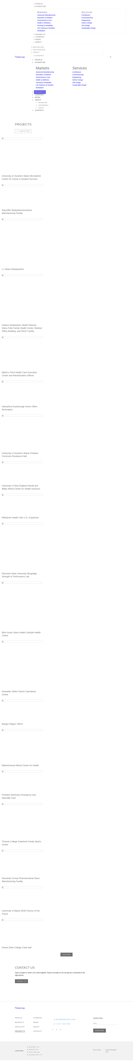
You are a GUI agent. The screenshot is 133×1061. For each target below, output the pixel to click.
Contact (39, 110)
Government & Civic (44, 20)
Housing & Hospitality (45, 25)
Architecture (86, 15)
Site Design (86, 25)
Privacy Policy (97, 1050)
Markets (42, 12)
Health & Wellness (44, 23)
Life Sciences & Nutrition (46, 28)
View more (66, 954)
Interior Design (87, 23)
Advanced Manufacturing (46, 15)
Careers (39, 95)
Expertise (40, 62)
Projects (40, 92)
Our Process (43, 105)
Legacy (41, 108)
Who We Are (43, 102)
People (38, 60)
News (37, 97)
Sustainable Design (89, 28)
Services (87, 12)
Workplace (41, 31)
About (38, 100)
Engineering (86, 20)
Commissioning (87, 18)
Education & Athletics (45, 18)
